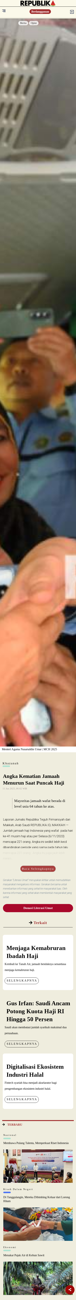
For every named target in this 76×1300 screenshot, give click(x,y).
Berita (23, 23)
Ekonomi (9, 1247)
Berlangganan (40, 11)
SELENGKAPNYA (22, 980)
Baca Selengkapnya (38, 868)
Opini (34, 23)
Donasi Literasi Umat (38, 908)
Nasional (10, 1135)
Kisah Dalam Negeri (18, 1189)
